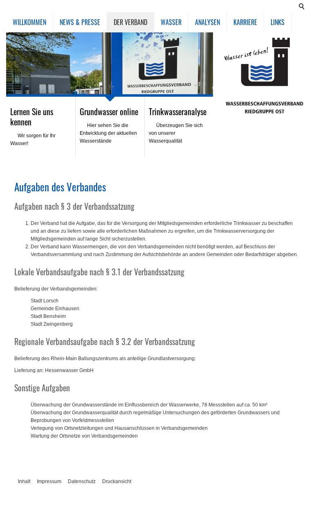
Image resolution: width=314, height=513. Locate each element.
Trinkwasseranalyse (177, 111)
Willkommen (29, 22)
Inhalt (24, 481)
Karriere (245, 22)
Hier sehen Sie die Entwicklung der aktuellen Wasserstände (108, 133)
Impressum (49, 481)
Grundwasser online (109, 111)
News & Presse (80, 22)
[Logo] (264, 75)
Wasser (171, 22)
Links (278, 22)
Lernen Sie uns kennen (31, 116)
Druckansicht (116, 481)
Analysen (207, 22)
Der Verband (130, 22)
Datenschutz (82, 481)
